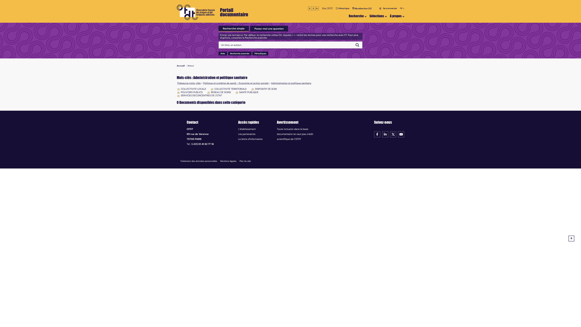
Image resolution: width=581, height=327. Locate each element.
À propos (396, 16)
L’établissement (247, 129)
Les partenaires (246, 134)
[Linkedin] (385, 134)
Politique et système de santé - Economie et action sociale (236, 83)
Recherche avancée (239, 53)
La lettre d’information (250, 139)
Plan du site (245, 161)
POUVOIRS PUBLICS (192, 92)
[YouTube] (401, 134)
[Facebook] (377, 134)
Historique (343, 8)
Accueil (181, 65)
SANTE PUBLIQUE (248, 92)
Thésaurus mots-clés (189, 83)
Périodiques (260, 53)
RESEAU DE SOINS (221, 92)
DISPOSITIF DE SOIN (266, 89)
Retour (191, 65)
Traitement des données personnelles (198, 161)
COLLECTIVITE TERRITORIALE (230, 89)
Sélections (376, 16)
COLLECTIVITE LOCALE (193, 89)
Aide (222, 53)
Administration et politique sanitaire (291, 83)
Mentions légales (228, 161)
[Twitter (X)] (393, 134)
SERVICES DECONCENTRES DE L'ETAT (201, 95)
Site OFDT (327, 8)
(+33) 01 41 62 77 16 (203, 144)
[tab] (233, 28)
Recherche (356, 16)
